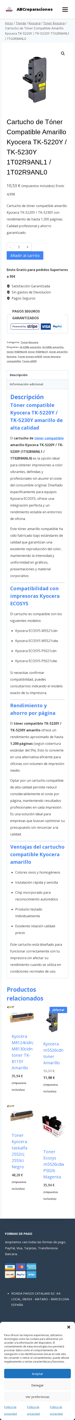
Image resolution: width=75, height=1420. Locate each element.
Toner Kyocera (29, 342)
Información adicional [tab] (26, 384)
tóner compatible (49, 438)
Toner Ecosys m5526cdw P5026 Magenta (53, 1164)
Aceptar (37, 1374)
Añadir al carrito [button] (22, 1097)
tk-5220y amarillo (30, 347)
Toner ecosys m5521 (30, 356)
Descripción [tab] (19, 375)
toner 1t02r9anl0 (17, 351)
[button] (69, 1327)
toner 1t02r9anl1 (38, 351)
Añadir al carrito (25, 255)
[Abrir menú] (65, 9)
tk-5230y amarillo (53, 347)
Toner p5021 (29, 361)
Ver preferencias (38, 1397)
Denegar (37, 1385)
